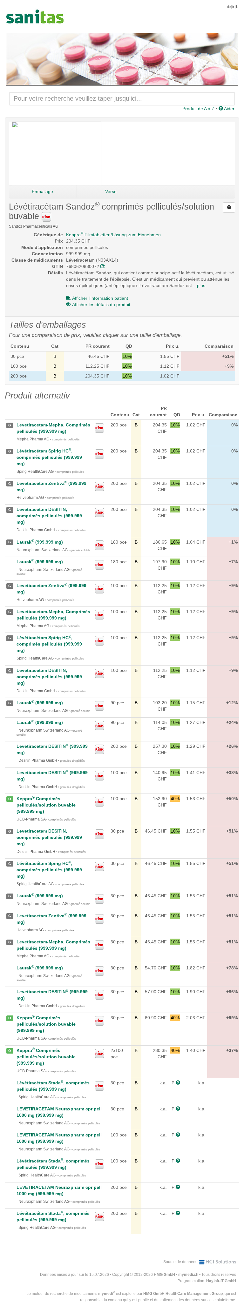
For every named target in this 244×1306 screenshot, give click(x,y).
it (237, 7)
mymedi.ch (188, 1274)
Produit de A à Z (198, 108)
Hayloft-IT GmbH (221, 1281)
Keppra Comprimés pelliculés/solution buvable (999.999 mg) (46, 805)
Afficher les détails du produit (101, 304)
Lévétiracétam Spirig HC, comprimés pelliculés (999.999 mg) (49, 457)
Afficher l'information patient (100, 298)
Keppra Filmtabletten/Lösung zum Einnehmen (113, 234)
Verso (111, 191)
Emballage (42, 191)
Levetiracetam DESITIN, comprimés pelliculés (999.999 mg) (49, 516)
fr (233, 7)
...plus (199, 285)
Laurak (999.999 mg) (40, 542)
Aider (228, 108)
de (229, 7)
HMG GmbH (164, 1274)
